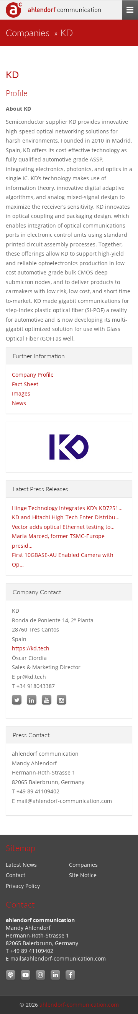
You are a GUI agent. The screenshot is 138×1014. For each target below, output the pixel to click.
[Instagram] (40, 975)
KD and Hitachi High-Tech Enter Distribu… (66, 517)
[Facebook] (70, 975)
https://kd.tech (30, 648)
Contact (15, 875)
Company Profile (33, 374)
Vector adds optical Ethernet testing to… (63, 526)
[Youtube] (25, 975)
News (19, 403)
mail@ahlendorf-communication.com (58, 958)
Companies (27, 32)
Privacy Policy (23, 885)
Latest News (21, 864)
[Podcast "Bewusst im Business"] (10, 975)
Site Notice (83, 875)
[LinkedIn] (55, 975)
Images (21, 393)
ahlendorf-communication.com (79, 1004)
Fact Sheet (25, 384)
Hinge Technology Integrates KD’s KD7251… (67, 508)
